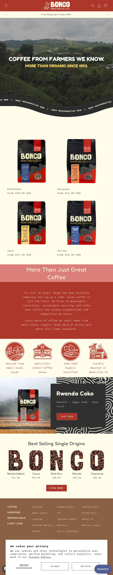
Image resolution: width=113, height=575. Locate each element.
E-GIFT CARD (15, 523)
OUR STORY (37, 507)
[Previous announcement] (6, 14)
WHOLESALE (62, 525)
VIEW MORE (56, 488)
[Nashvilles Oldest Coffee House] (42, 351)
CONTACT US (88, 519)
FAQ (59, 513)
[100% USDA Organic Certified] (70, 351)
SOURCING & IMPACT (67, 519)
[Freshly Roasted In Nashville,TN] (98, 351)
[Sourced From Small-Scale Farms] (14, 351)
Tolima (10, 251)
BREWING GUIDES (65, 507)
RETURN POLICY (89, 513)
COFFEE (12, 507)
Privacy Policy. (40, 557)
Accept (55, 566)
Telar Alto (62, 251)
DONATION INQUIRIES (42, 525)
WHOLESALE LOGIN (90, 525)
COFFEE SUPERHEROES (68, 531)
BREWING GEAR (16, 518)
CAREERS (36, 531)
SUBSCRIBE (13, 512)
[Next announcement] (107, 14)
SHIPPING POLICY (90, 507)
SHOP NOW (67, 416)
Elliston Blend (14, 189)
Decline (86, 566)
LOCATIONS (37, 519)
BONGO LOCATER (39, 513)
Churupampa (63, 189)
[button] (6, 5)
